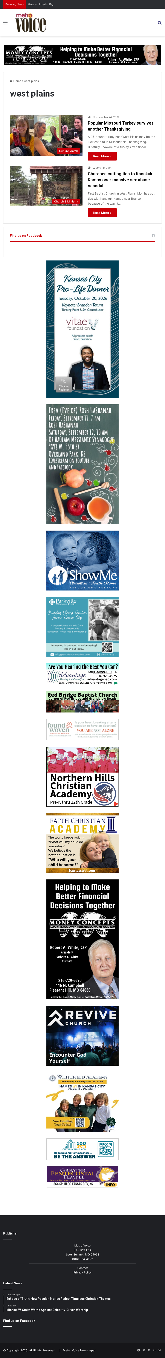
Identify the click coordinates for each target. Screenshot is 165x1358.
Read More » (102, 156)
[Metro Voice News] (30, 22)
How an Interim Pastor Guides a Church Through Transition (67, 4)
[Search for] (159, 24)
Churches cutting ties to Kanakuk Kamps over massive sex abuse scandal (120, 179)
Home (16, 81)
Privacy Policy (82, 1272)
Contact (82, 1268)
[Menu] (5, 24)
